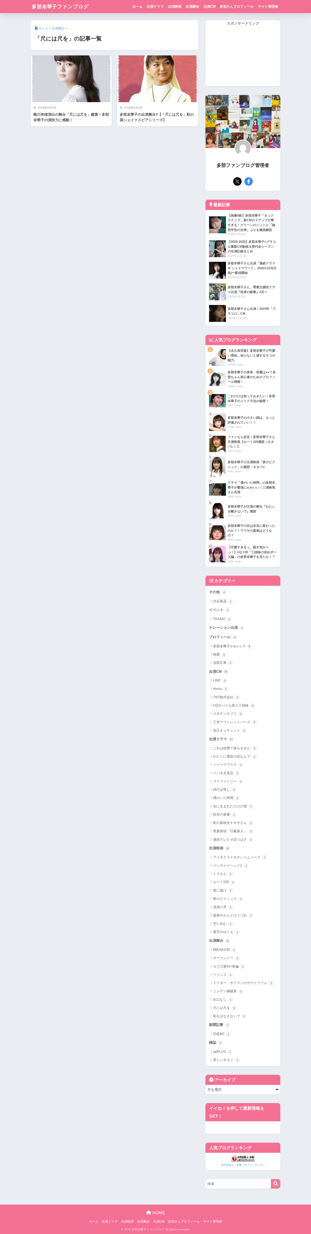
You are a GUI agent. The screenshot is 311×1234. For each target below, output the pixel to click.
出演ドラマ (155, 6)
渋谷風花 (222, 601)
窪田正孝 (222, 662)
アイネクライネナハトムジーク (239, 857)
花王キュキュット (229, 730)
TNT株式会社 (225, 697)
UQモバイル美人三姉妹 (233, 705)
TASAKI (221, 619)
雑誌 (215, 1042)
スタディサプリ (227, 713)
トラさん (222, 874)
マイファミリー (227, 781)
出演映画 (175, 6)
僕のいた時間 (225, 798)
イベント (218, 610)
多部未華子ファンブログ (60, 6)
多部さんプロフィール (237, 6)
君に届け (222, 890)
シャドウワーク (227, 764)
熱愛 (219, 654)
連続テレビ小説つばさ (232, 839)
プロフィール (222, 637)
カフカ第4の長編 (228, 966)
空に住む (222, 923)
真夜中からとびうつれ (232, 915)
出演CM (210, 6)
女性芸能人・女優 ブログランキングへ (243, 1165)
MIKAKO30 (224, 949)
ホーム (137, 6)
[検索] (275, 1184)
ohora (220, 688)
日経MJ (221, 1034)
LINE (219, 680)
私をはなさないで (229, 1016)
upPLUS (222, 1051)
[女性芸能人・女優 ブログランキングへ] (243, 1158)
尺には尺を (224, 1008)
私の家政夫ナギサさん (232, 823)
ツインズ (222, 974)
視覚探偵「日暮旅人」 (232, 831)
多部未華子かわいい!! (231, 646)
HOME (158, 1212)
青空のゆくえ (225, 932)
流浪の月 (222, 907)
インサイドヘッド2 (230, 865)
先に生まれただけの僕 (232, 806)
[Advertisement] (242, 56)
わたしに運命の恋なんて (234, 756)
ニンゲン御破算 (227, 991)
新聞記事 (218, 1025)
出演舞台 (192, 6)
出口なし (222, 999)
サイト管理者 (268, 6)
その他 (217, 592)
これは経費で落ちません (234, 748)
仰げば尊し (224, 789)
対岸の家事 (224, 814)
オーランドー (225, 958)
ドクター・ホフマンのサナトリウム (242, 983)
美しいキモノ (225, 1060)
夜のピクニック (227, 898)
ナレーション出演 (226, 628)
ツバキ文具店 (225, 773)
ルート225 (223, 882)
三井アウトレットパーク (234, 722)
